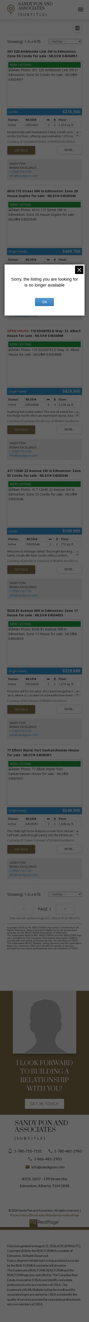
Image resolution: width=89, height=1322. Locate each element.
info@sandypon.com (23, 176)
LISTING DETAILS (21, 150)
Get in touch (44, 1104)
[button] (44, 1104)
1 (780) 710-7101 (20, 172)
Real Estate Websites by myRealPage (54, 1215)
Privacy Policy (19, 1215)
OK (44, 302)
